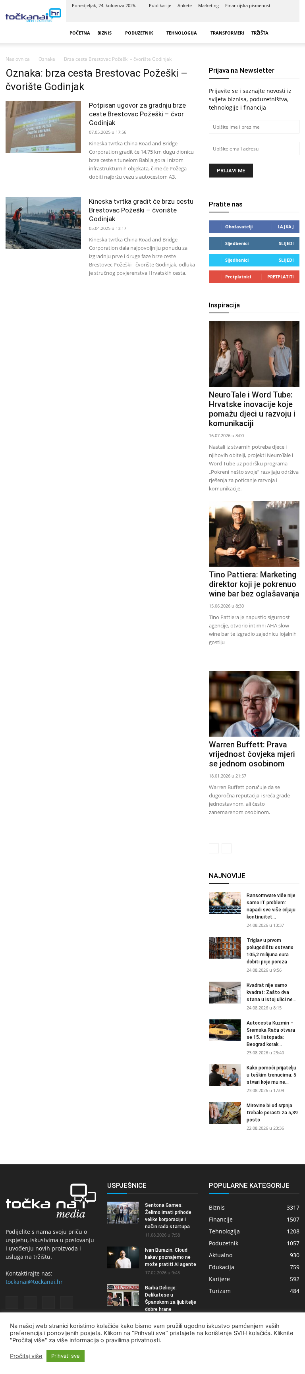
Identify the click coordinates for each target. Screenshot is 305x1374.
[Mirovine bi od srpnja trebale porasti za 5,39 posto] (225, 1113)
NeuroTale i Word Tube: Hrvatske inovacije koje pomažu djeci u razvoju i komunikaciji (252, 409)
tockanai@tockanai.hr (34, 1281)
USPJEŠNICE (127, 1185)
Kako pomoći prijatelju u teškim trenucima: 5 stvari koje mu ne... (271, 1075)
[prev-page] (214, 848)
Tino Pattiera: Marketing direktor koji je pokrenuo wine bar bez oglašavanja (254, 584)
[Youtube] (287, 16)
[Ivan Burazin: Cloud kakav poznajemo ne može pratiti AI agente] (123, 1257)
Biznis (104, 33)
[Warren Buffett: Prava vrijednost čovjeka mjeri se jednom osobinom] (254, 704)
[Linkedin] (261, 16)
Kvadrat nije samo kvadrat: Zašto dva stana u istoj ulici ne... (271, 992)
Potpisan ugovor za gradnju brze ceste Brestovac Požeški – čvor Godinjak (137, 114)
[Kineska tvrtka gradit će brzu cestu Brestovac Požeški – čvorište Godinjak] (43, 223)
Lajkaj (286, 227)
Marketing (208, 5)
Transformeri (227, 33)
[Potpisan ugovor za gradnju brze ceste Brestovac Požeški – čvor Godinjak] (43, 127)
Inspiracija (224, 305)
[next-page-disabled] (227, 848)
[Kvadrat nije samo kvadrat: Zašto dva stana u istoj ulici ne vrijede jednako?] (225, 992)
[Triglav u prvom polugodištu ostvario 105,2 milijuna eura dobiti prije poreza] (225, 948)
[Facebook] (248, 16)
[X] (274, 16)
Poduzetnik (139, 33)
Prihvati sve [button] (65, 1356)
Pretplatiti (280, 277)
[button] (289, 33)
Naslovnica (18, 59)
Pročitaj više (26, 1356)
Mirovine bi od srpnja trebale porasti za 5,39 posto (272, 1113)
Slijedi (286, 243)
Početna (79, 33)
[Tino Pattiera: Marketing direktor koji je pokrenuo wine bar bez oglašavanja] (254, 533)
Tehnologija (181, 33)
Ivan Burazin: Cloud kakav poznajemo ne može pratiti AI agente (170, 1257)
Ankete (185, 5)
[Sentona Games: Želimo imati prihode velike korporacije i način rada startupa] (123, 1212)
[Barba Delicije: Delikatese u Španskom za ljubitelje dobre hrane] (123, 1295)
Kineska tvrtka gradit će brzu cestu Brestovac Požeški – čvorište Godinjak (141, 210)
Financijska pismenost (247, 5)
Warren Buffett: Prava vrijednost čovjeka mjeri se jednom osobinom (252, 754)
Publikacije (160, 5)
